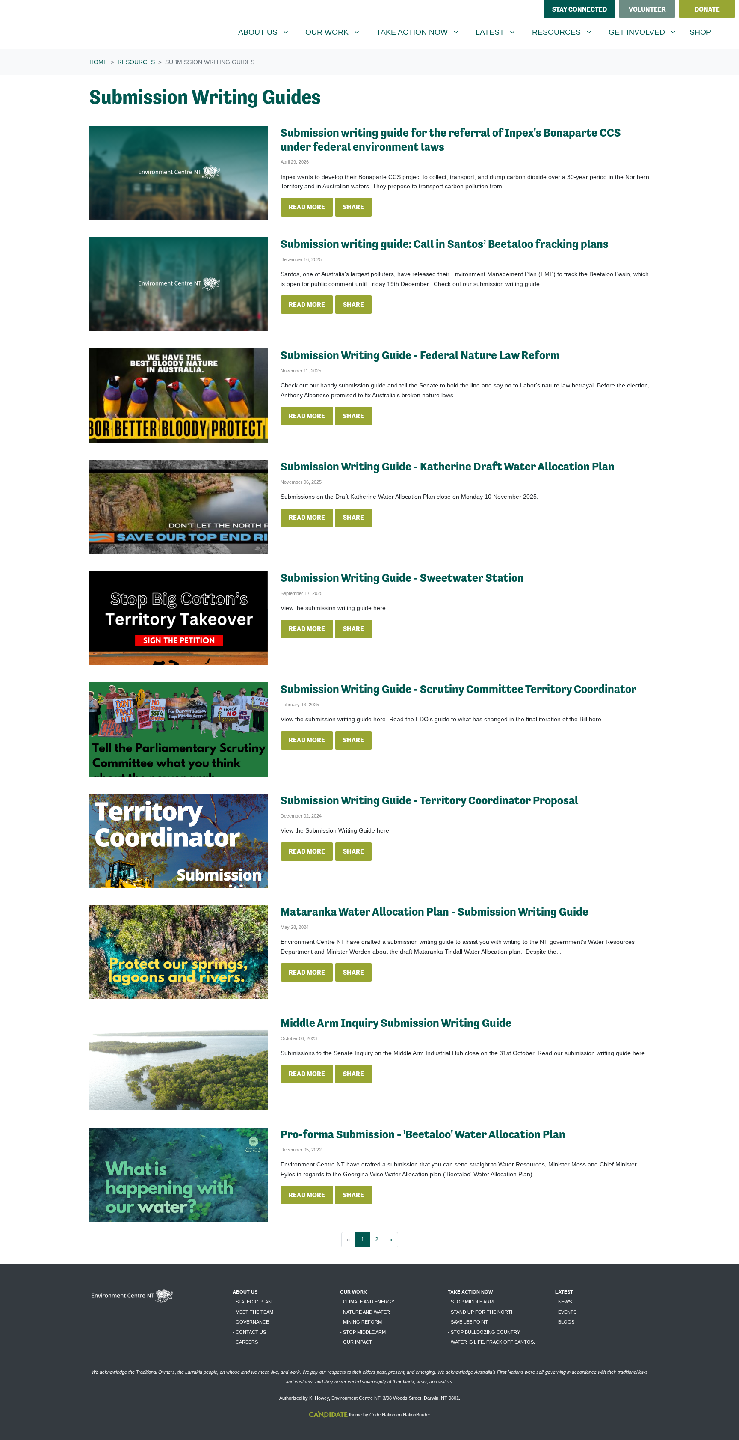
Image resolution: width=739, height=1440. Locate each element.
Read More (307, 207)
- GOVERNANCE (251, 1321)
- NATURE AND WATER (365, 1312)
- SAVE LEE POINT (468, 1321)
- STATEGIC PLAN (252, 1301)
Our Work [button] (335, 31)
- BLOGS (564, 1321)
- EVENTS (565, 1312)
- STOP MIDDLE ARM (363, 1332)
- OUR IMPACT (356, 1342)
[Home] (71, 24)
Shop (700, 32)
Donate (707, 9)
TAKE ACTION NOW (470, 1291)
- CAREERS (245, 1342)
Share (353, 207)
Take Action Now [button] (417, 31)
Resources (136, 62)
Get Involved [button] (645, 31)
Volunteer (647, 9)
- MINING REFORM (361, 1321)
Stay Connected (579, 9)
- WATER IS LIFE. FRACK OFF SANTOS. (491, 1342)
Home (98, 62)
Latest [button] (498, 31)
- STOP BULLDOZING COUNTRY (484, 1332)
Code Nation (382, 1414)
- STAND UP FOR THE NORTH (481, 1312)
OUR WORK (353, 1291)
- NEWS (563, 1301)
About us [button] (266, 31)
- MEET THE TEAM (253, 1312)
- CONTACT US (249, 1332)
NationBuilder (416, 1414)
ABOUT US (245, 1291)
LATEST (564, 1291)
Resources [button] (565, 31)
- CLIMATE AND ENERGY (367, 1301)
